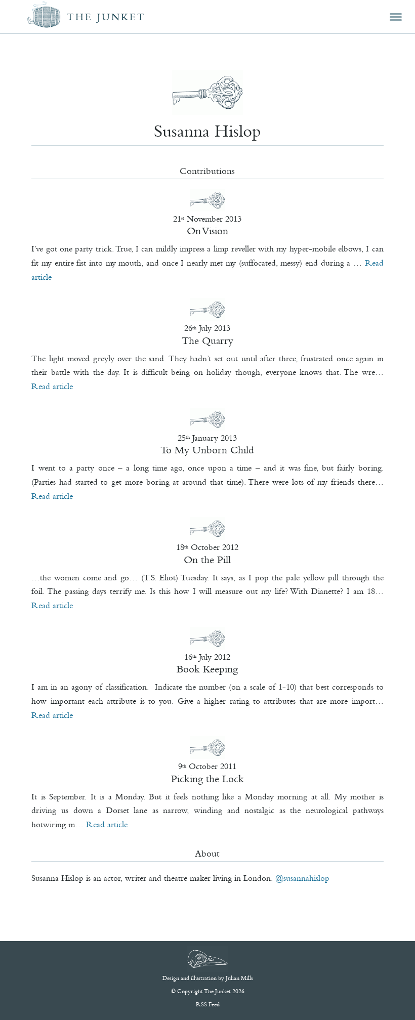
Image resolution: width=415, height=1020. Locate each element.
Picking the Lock (207, 779)
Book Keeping (207, 669)
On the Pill (207, 560)
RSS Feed (208, 1004)
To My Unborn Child (207, 450)
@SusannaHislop (302, 878)
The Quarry (207, 340)
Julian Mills (239, 978)
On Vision (207, 231)
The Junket (106, 17)
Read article (52, 386)
